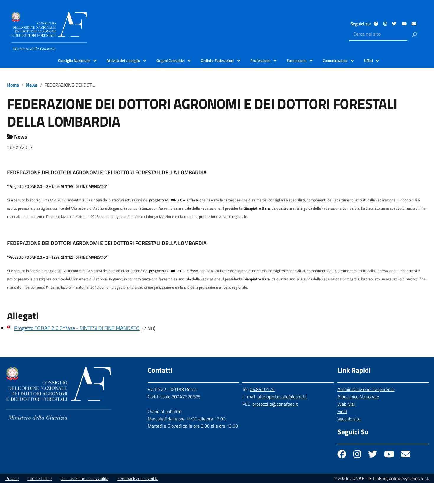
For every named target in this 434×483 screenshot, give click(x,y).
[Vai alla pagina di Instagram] (385, 23)
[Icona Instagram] (357, 455)
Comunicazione (335, 60)
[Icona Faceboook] (342, 455)
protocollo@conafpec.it (275, 404)
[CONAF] (49, 31)
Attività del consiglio (123, 60)
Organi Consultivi (170, 60)
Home (13, 84)
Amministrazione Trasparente (366, 389)
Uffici (368, 60)
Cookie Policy (39, 478)
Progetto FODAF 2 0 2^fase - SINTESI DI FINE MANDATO (77, 328)
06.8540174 (262, 389)
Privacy (12, 478)
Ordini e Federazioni (217, 60)
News (31, 84)
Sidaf (342, 411)
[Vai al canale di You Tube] (404, 23)
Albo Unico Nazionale (358, 396)
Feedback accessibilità (137, 478)
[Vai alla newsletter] (413, 23)
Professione (260, 60)
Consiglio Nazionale (74, 60)
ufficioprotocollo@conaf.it (282, 396)
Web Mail (346, 404)
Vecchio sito (348, 418)
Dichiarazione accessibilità (84, 478)
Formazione (296, 60)
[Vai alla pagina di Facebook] (376, 23)
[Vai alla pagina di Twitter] (394, 23)
